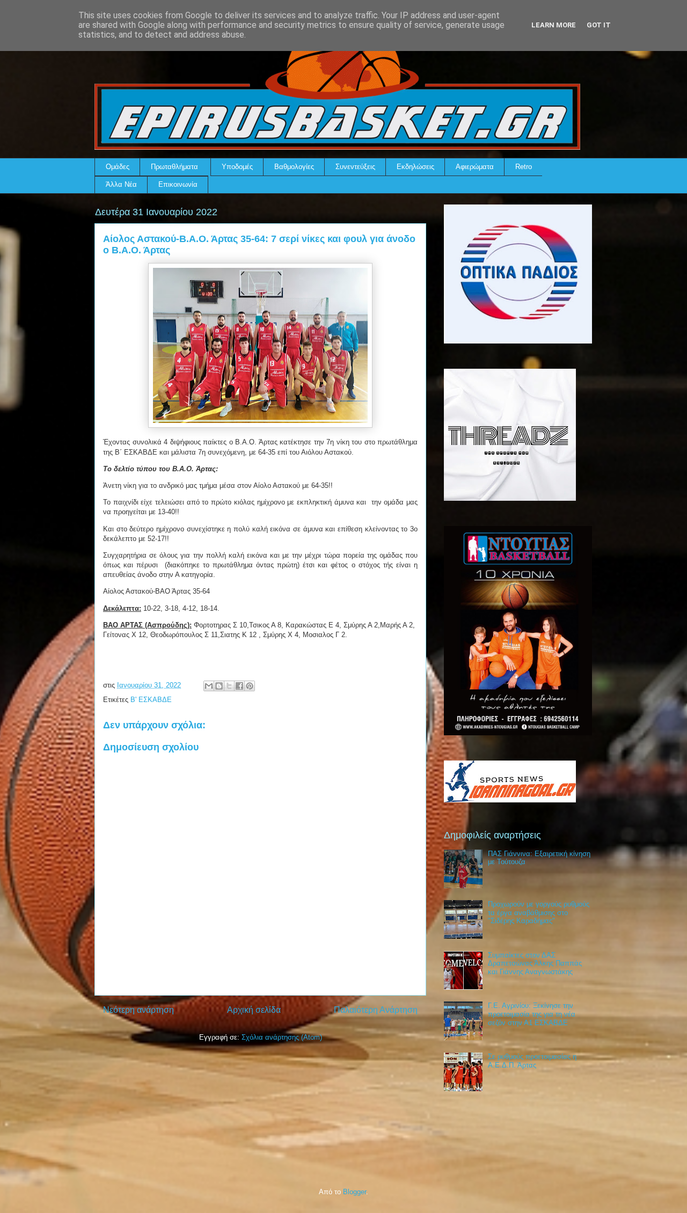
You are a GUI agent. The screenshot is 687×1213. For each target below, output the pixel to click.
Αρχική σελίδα (254, 1009)
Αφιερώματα (475, 167)
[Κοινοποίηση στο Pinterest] (249, 686)
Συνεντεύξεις (355, 167)
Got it (599, 25)
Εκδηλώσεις (415, 167)
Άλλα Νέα (121, 184)
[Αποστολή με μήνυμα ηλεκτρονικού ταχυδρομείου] (208, 686)
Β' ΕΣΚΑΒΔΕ (151, 700)
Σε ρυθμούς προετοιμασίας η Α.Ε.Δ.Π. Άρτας (532, 1061)
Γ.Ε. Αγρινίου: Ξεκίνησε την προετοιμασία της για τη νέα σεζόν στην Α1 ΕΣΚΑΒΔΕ (531, 1014)
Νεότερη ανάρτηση (138, 1009)
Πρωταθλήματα (174, 167)
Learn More (553, 25)
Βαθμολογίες (294, 167)
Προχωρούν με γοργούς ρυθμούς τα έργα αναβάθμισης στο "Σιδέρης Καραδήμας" (538, 912)
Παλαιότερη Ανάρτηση (376, 1009)
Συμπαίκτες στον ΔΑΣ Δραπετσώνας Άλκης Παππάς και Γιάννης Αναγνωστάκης (535, 963)
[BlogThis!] (219, 686)
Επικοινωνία (178, 184)
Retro (523, 167)
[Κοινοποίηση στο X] (229, 686)
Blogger (354, 1192)
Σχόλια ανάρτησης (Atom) (282, 1037)
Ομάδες (117, 167)
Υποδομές (237, 167)
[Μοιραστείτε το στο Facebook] (239, 686)
